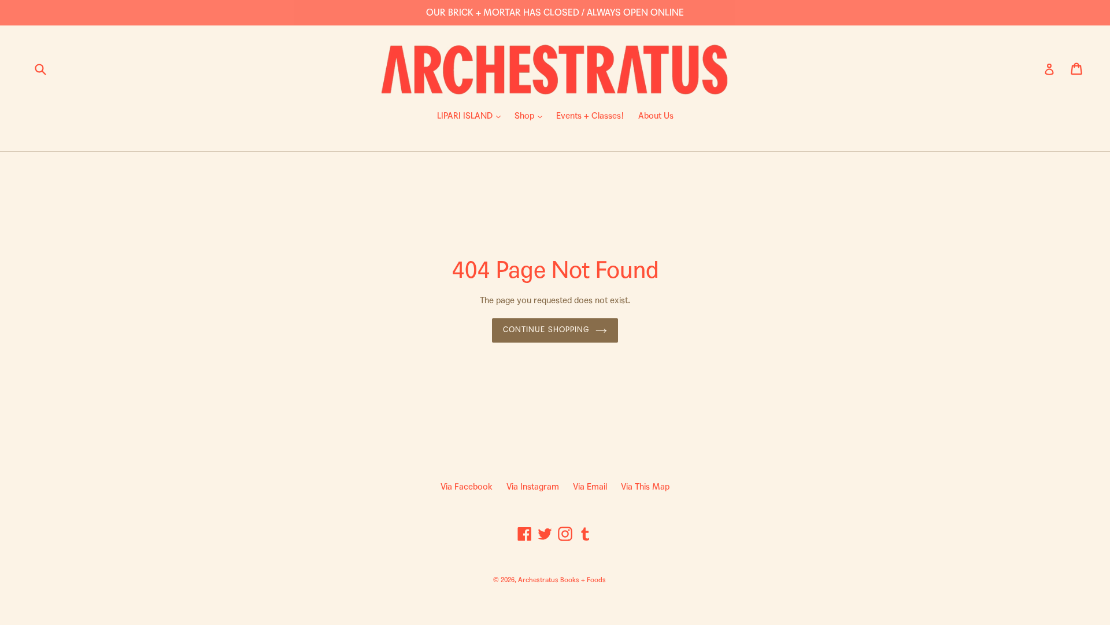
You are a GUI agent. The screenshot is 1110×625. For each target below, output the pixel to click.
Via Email (590, 486)
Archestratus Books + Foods (562, 580)
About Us (656, 116)
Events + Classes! (590, 116)
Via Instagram (532, 486)
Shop (531, 115)
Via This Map (645, 486)
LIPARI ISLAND (471, 115)
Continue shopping (546, 329)
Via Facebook (467, 486)
